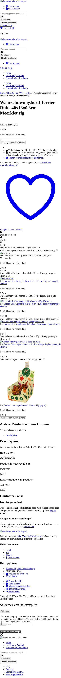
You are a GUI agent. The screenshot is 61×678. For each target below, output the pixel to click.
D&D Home (45, 162)
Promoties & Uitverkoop (17, 78)
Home (8, 73)
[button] (30, 233)
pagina (53, 510)
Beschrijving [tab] (11, 435)
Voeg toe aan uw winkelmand (13, 418)
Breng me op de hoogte (10, 632)
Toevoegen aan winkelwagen (13, 142)
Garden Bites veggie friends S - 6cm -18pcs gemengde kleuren (28, 319)
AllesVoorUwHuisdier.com (29, 536)
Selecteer (5, 611)
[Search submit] (2, 16)
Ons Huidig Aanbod (15, 75)
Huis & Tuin (12, 93)
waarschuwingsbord (9, 165)
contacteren (29, 526)
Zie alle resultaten (8, 23)
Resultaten (5, 20)
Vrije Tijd (24, 93)
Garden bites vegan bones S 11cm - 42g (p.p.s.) (21, 359)
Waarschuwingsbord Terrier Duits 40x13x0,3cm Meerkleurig (27, 250)
